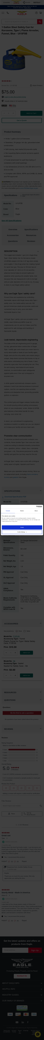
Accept (22, 527)
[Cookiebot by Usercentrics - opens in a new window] (32, 507)
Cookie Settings (21, 532)
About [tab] (36, 510)
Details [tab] (22, 510)
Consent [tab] (8, 510)
